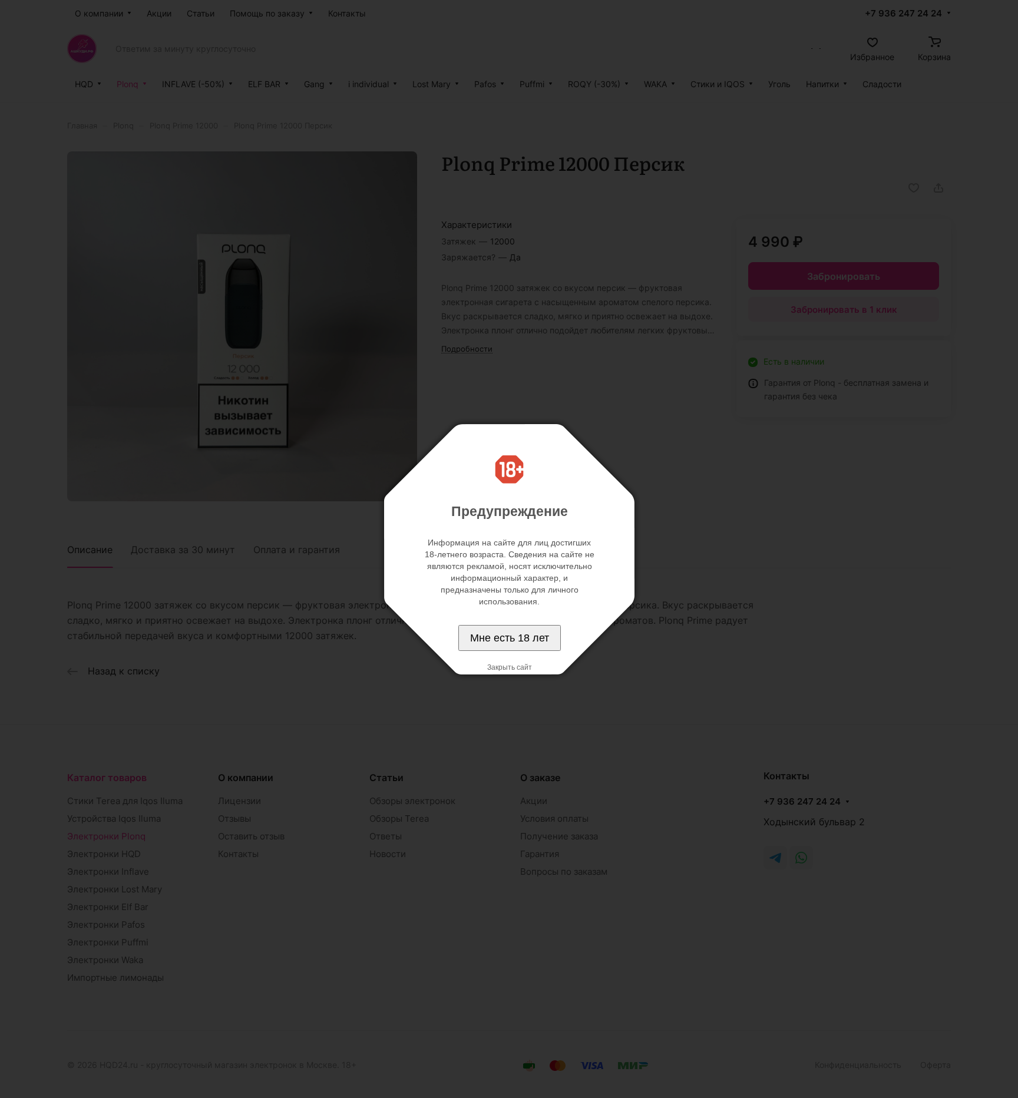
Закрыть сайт (509, 667)
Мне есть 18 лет (509, 638)
